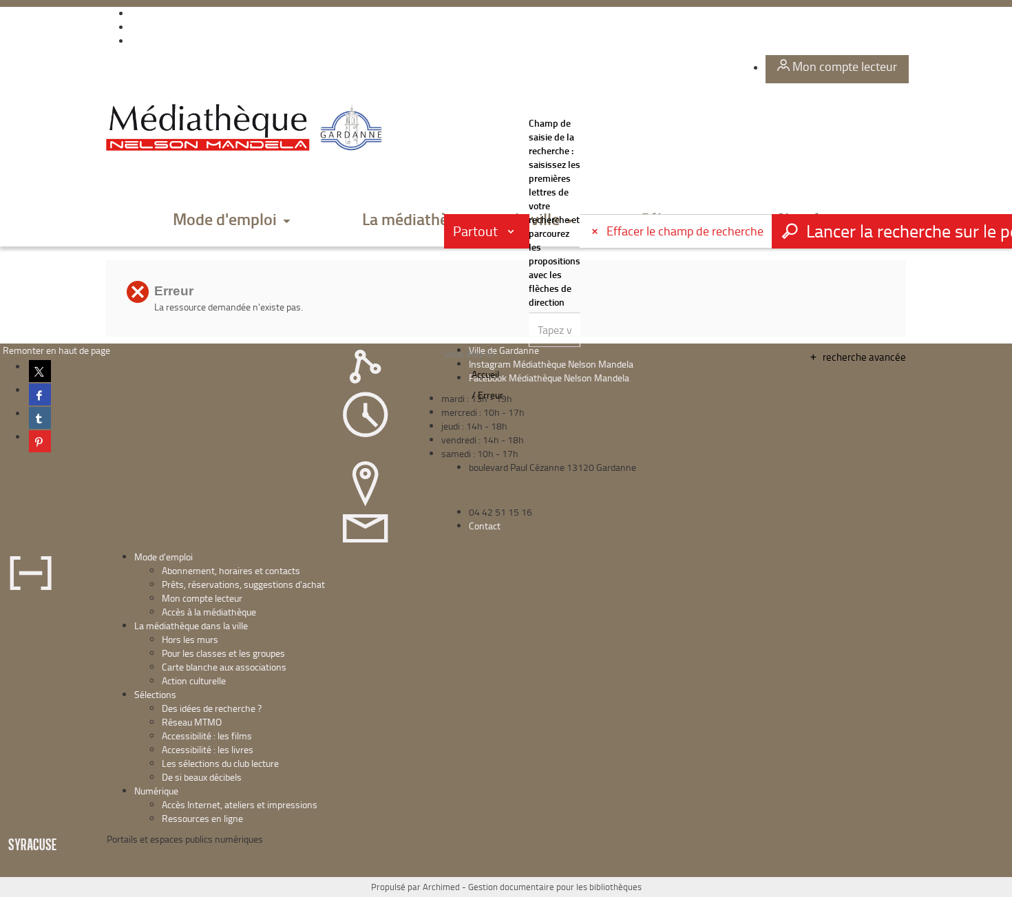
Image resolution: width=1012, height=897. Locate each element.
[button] (232, 220)
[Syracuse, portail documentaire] (247, 128)
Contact (484, 525)
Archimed (441, 886)
